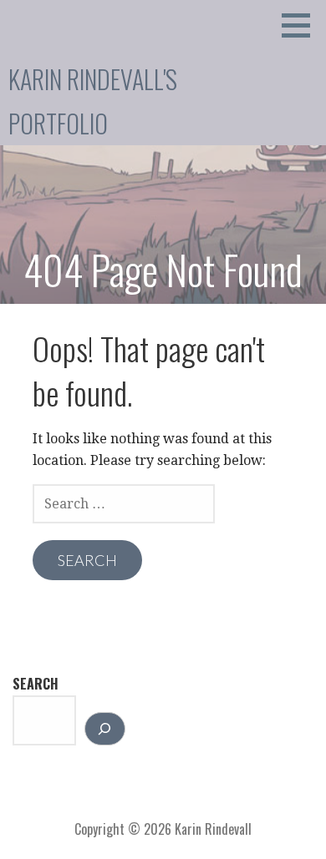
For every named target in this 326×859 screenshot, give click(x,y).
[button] (302, 25)
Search (36, 684)
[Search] (104, 728)
